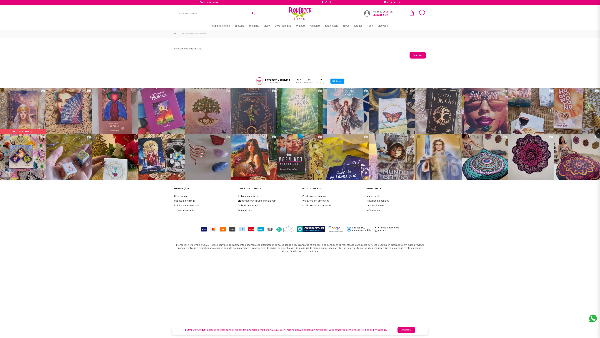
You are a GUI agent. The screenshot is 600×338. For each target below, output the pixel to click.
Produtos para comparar (316, 206)
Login (386, 12)
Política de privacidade (186, 206)
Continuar (417, 55)
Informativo (373, 210)
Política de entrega (184, 201)
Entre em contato (248, 196)
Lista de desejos (375, 206)
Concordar (406, 330)
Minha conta (373, 196)
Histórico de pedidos (377, 201)
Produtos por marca (314, 196)
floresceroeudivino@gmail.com (258, 201)
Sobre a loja (181, 196)
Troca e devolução (184, 210)
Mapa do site (245, 210)
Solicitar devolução (249, 206)
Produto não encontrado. (194, 34)
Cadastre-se (380, 15)
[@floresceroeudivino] (259, 81)
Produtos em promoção (315, 201)
